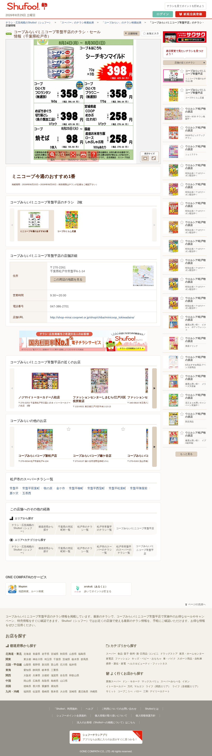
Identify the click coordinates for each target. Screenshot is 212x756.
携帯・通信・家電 (116, 663)
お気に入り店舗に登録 (151, 33)
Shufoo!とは (152, 708)
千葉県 (57, 659)
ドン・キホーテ (131, 681)
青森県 (36, 653)
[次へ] (154, 225)
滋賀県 (54, 675)
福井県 (73, 664)
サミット (111, 691)
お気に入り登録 (68, 429)
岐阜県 (45, 670)
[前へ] (12, 225)
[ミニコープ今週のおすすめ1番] (35, 219)
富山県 (54, 664)
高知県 (54, 686)
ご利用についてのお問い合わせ (119, 708)
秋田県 (63, 653)
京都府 (45, 675)
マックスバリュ (150, 681)
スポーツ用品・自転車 (189, 658)
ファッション (122, 658)
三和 (145, 691)
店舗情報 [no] (132, 33)
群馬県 (84, 659)
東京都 (27, 659)
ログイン (162, 14)
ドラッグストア (169, 653)
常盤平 (14, 488)
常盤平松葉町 (117, 488)
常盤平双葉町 (31, 488)
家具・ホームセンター (191, 653)
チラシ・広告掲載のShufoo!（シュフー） (29, 22)
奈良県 (63, 675)
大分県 (63, 691)
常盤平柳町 (76, 488)
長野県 (36, 664)
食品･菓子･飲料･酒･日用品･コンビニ (138, 653)
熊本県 (54, 691)
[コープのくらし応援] (73, 219)
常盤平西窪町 (96, 488)
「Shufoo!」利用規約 (65, 708)
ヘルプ (89, 708)
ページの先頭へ (195, 604)
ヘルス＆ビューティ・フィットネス (147, 663)
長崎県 (45, 691)
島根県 (54, 680)
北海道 (27, 653)
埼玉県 (48, 659)
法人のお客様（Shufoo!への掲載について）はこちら (106, 722)
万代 (130, 686)
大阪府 (27, 675)
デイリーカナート (160, 691)
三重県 (54, 670)
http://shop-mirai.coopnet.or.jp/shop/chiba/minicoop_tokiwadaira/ (92, 317)
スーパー (111, 653)
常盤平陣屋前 (138, 488)
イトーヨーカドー (116, 686)
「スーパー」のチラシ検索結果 (76, 22)
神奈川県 (38, 659)
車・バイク (169, 658)
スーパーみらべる (171, 681)
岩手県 (45, 653)
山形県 (73, 653)
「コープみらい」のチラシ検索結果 (121, 22)
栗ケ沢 (14, 493)
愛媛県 (45, 686)
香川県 (36, 686)
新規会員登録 (190, 14)
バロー (138, 691)
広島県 (36, 680)
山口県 (63, 680)
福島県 (82, 653)
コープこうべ (125, 691)
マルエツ (139, 686)
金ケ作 (60, 488)
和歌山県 (74, 675)
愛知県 (27, 670)
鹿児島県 (83, 691)
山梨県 (27, 664)
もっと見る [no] (186, 454)
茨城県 (66, 659)
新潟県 (45, 664)
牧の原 (48, 488)
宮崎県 (73, 691)
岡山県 (27, 680)
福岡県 (27, 691)
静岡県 (36, 670)
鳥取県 (45, 680)
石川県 (63, 664)
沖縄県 (93, 691)
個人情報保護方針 (145, 715)
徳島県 (27, 686)
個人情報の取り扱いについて (111, 715)
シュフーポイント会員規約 (71, 715)
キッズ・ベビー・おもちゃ (146, 658)
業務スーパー (113, 681)
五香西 (26, 493)
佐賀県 (36, 691)
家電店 (109, 658)
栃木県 (75, 659)
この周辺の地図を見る (67, 279)
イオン (186, 681)
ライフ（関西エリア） (158, 686)
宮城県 (54, 653)
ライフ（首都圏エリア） (186, 686)
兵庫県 (36, 675)
